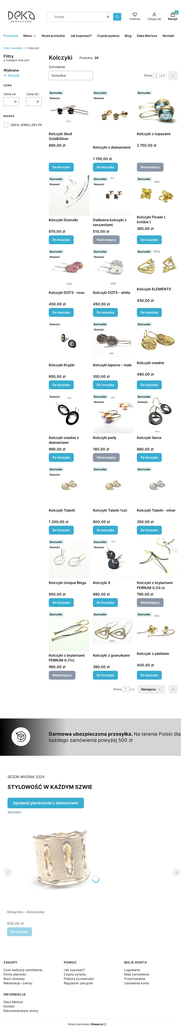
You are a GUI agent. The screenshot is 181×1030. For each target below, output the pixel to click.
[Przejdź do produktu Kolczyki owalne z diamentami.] (69, 413)
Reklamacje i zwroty (18, 983)
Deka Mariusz (13, 1002)
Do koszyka (61, 167)
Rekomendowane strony (21, 1011)
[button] (117, 17)
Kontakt (9, 1006)
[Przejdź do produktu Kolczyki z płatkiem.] (157, 629)
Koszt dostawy (14, 979)
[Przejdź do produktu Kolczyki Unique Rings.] (69, 558)
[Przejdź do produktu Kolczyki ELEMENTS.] (157, 266)
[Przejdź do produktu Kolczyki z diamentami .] (113, 116)
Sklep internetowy (85, 1024)
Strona (148, 75)
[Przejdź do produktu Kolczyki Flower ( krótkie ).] (157, 194)
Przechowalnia (134, 979)
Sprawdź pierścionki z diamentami (45, 803)
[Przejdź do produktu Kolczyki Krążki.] (69, 340)
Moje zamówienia (136, 974)
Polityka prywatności (79, 979)
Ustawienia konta (136, 983)
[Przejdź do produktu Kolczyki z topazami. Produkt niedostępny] (157, 109)
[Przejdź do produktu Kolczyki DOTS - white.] (113, 268)
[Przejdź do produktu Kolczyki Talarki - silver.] (157, 485)
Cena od (10, 94)
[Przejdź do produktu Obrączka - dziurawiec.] (62, 858)
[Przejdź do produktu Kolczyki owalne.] (157, 339)
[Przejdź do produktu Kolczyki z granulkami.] (113, 630)
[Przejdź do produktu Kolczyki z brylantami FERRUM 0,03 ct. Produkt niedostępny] (157, 558)
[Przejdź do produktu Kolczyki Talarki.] (69, 485)
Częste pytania (75, 974)
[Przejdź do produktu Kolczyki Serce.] (157, 413)
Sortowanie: (57, 67)
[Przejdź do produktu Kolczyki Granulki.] (69, 195)
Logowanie (132, 970)
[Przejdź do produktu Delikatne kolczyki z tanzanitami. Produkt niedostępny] (113, 195)
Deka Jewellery (13, 48)
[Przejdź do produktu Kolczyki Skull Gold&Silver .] (69, 109)
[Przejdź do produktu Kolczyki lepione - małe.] (113, 340)
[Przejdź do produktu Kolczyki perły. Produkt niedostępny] (113, 413)
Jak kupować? (74, 970)
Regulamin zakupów (78, 983)
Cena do (32, 94)
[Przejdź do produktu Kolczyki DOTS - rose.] (69, 268)
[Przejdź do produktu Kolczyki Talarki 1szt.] (113, 485)
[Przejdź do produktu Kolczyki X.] (113, 558)
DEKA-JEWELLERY (24, 125)
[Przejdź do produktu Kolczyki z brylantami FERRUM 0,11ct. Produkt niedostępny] (69, 630)
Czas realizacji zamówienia (23, 970)
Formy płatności (15, 974)
